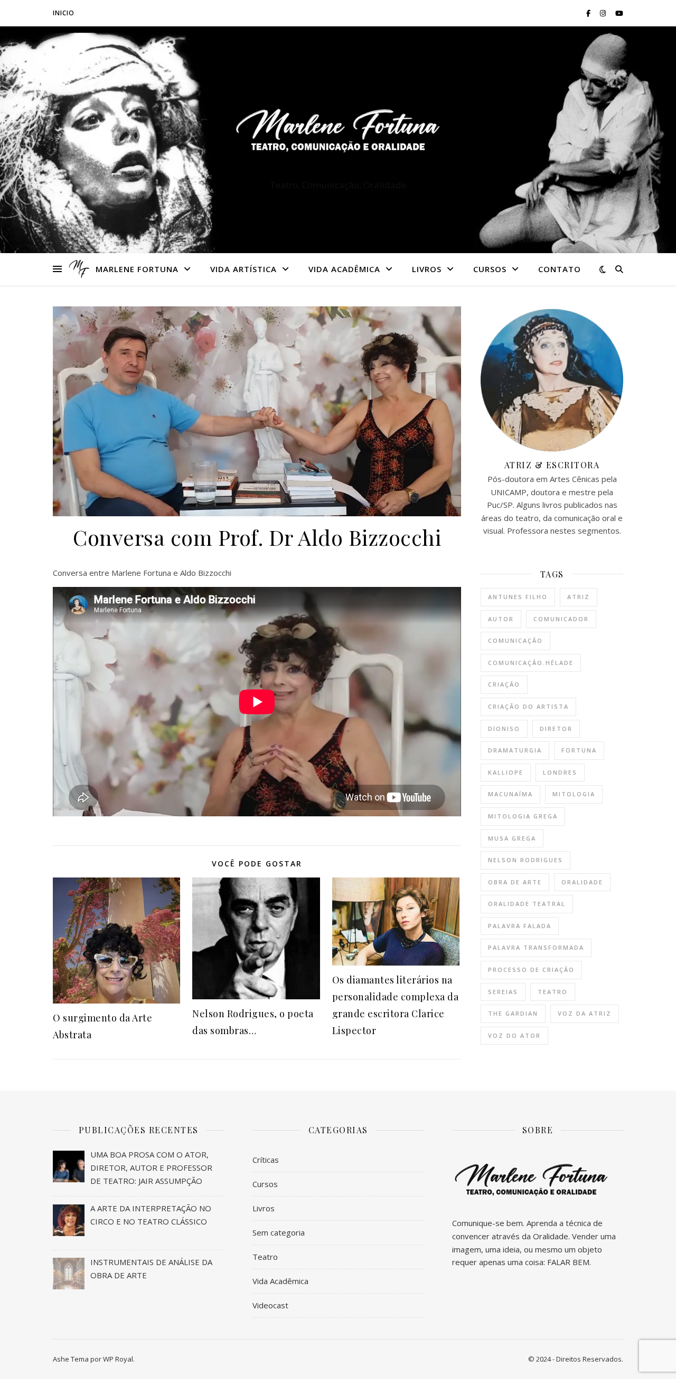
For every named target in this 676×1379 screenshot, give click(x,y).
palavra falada (519, 926)
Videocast (270, 1305)
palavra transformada (536, 947)
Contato (559, 269)
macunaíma (510, 794)
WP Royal (118, 1359)
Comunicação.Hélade (531, 663)
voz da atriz (585, 1013)
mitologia (573, 794)
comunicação (515, 640)
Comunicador (561, 619)
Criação (504, 684)
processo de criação (531, 969)
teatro (553, 992)
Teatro (265, 1256)
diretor (556, 728)
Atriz (578, 597)
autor (501, 619)
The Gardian (513, 1013)
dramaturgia (515, 750)
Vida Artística (243, 269)
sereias (503, 992)
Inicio (63, 12)
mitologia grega (523, 816)
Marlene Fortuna (137, 269)
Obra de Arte (515, 882)
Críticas (265, 1159)
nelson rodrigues (525, 860)
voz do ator (514, 1035)
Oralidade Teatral (527, 904)
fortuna (579, 750)
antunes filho (518, 597)
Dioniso (504, 728)
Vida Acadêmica (344, 269)
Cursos (489, 269)
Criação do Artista (528, 706)
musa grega (512, 838)
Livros (427, 269)
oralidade (582, 882)
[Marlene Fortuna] (338, 130)
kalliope (505, 772)
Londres (560, 772)
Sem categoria (278, 1232)
